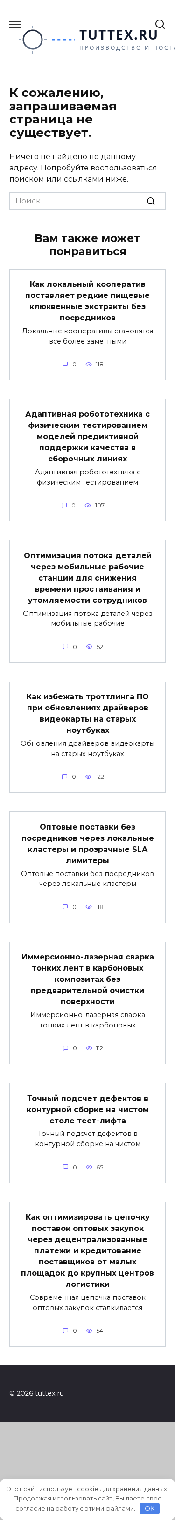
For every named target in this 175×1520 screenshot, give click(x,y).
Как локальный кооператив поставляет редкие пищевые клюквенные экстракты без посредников (87, 301)
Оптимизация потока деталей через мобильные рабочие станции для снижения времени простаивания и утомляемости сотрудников (88, 577)
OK (149, 1508)
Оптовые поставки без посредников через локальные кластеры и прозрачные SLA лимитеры (87, 843)
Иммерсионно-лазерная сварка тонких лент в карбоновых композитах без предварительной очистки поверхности (87, 979)
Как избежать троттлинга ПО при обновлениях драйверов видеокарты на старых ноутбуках (88, 713)
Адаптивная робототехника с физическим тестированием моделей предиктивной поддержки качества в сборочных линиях (87, 436)
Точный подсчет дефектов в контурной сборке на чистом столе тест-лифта (88, 1109)
